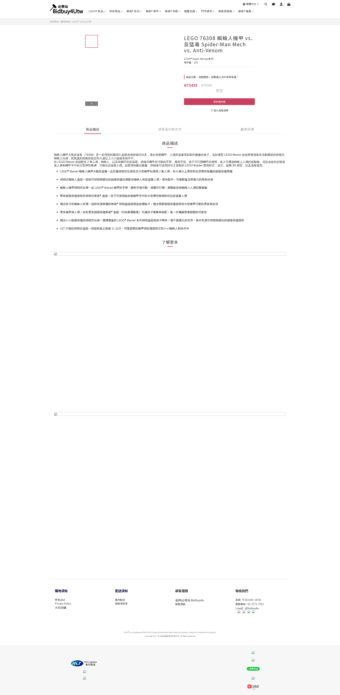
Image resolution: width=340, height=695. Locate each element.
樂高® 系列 (133, 11)
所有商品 (114, 11)
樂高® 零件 (152, 11)
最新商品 (65, 21)
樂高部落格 (225, 11)
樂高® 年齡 (171, 11)
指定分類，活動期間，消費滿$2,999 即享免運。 (212, 77)
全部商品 (54, 21)
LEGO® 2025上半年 (82, 21)
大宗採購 (60, 607)
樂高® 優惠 (244, 11)
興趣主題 (189, 11)
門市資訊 (206, 11)
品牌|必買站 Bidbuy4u (189, 600)
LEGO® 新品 (96, 11)
